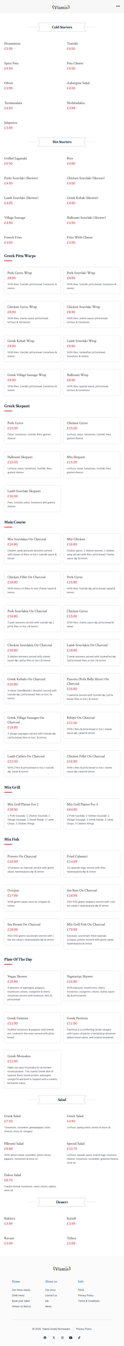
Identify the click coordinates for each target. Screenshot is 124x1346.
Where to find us (21, 1306)
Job (47, 1301)
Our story (50, 1290)
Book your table (21, 1301)
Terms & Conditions (89, 1301)
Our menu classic (21, 1290)
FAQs (81, 1290)
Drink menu (18, 1295)
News (48, 1306)
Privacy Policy (85, 1295)
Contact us (51, 1295)
